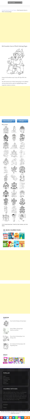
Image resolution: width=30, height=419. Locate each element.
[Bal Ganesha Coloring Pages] (14, 130)
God (16, 224)
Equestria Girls (6, 379)
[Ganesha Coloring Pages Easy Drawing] (6, 162)
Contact (5, 407)
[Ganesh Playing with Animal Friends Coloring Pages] (22, 186)
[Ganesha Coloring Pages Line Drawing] (14, 146)
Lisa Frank (5, 380)
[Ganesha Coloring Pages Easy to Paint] (6, 186)
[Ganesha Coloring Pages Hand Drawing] (14, 154)
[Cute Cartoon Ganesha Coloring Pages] (22, 218)
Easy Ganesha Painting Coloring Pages (18, 321)
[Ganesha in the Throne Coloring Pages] (6, 218)
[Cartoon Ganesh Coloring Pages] (22, 162)
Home (3, 10)
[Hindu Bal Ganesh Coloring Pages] (14, 170)
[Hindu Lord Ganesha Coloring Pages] (6, 146)
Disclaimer (5, 404)
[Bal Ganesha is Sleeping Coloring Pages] (14, 178)
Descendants (6, 378)
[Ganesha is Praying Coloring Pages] (22, 154)
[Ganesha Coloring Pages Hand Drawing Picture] (14, 202)
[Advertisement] (15, 27)
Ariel (4, 376)
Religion (3, 225)
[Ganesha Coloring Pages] (22, 194)
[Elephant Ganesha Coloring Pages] (22, 130)
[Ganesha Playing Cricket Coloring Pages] (6, 170)
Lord (24, 224)
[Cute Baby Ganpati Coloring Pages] (22, 178)
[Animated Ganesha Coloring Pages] (14, 210)
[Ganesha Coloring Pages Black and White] (6, 202)
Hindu (18, 224)
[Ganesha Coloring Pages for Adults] (22, 202)
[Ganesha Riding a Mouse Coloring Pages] (22, 146)
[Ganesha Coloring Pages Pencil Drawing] (6, 178)
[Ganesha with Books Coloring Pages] (6, 154)
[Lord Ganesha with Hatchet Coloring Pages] (14, 186)
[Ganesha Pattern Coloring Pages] (6, 138)
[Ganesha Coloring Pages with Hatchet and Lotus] (22, 210)
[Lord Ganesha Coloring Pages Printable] (14, 138)
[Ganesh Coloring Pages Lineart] (22, 138)
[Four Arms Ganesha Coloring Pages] (6, 130)
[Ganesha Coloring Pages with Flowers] (6, 210)
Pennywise (5, 383)
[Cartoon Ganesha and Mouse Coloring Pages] (14, 162)
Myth (27, 224)
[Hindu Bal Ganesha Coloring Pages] (14, 194)
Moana (4, 382)
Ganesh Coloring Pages (10, 10)
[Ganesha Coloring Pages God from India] (22, 170)
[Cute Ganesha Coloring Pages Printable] (6, 194)
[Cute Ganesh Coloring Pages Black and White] (14, 218)
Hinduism (21, 224)
